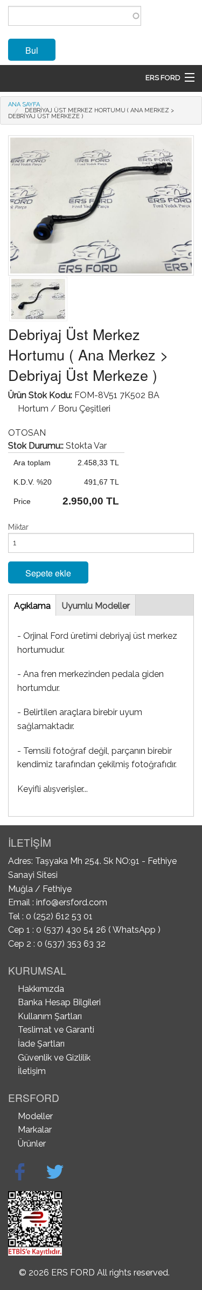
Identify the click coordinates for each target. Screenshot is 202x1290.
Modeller (35, 1116)
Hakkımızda (41, 989)
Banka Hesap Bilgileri (59, 1002)
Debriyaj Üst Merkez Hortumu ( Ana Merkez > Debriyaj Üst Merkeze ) (91, 113)
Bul (31, 50)
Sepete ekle (48, 573)
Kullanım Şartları (50, 1016)
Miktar (18, 527)
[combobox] (74, 16)
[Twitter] (55, 1171)
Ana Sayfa (24, 104)
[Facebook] (20, 1171)
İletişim (32, 1071)
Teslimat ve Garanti (56, 1030)
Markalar (35, 1130)
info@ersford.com (71, 902)
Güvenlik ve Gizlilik (54, 1058)
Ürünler (32, 1143)
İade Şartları (41, 1044)
